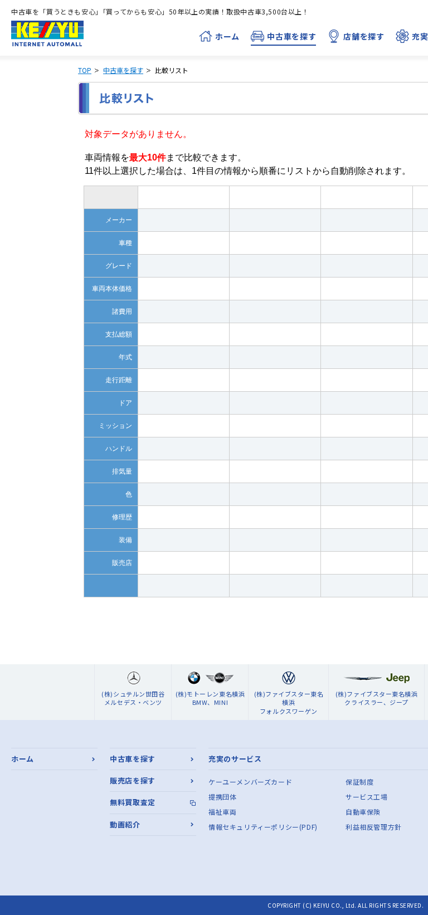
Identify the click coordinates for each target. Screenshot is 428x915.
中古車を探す (123, 70)
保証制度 (359, 781)
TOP (84, 70)
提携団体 (222, 796)
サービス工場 (367, 796)
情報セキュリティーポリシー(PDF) (263, 826)
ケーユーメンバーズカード (250, 781)
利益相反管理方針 (374, 826)
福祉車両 (222, 811)
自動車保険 (363, 811)
